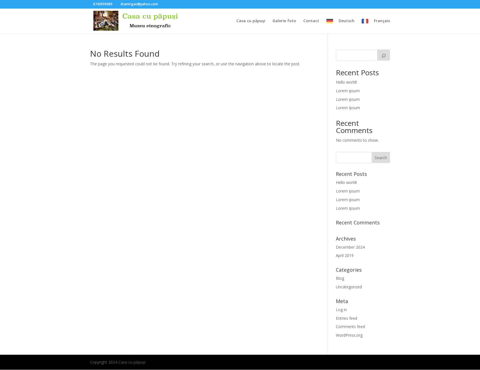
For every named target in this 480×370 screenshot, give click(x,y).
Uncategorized (349, 286)
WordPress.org (349, 335)
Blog (340, 278)
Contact (311, 21)
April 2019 (345, 255)
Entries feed (346, 318)
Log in (341, 309)
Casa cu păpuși (250, 21)
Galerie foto (284, 21)
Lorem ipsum (348, 90)
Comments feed (350, 326)
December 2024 (350, 247)
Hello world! (346, 82)
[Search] (383, 55)
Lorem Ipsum (348, 107)
